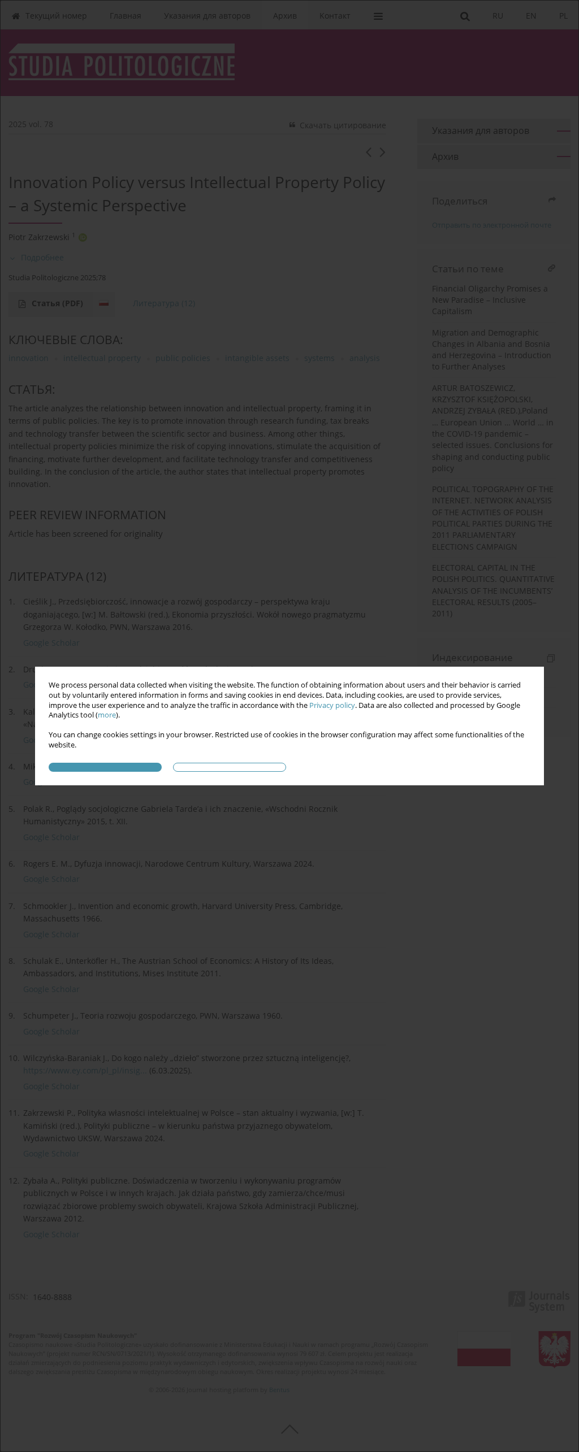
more (107, 715)
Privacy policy (332, 705)
